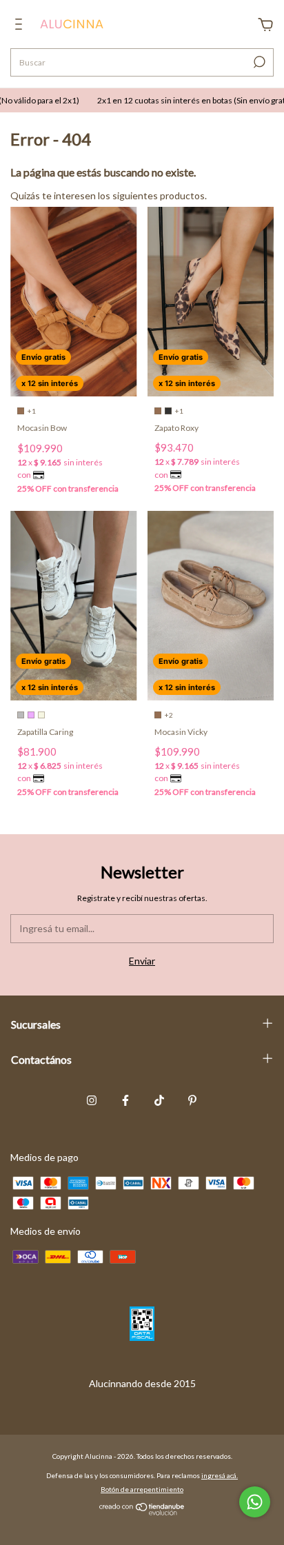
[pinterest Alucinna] (192, 1100)
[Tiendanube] (142, 1511)
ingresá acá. (219, 1475)
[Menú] (21, 26)
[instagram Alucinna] (91, 1100)
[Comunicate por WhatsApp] (254, 1501)
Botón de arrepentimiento (142, 1489)
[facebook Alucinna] (125, 1100)
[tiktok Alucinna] (159, 1100)
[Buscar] (258, 62)
